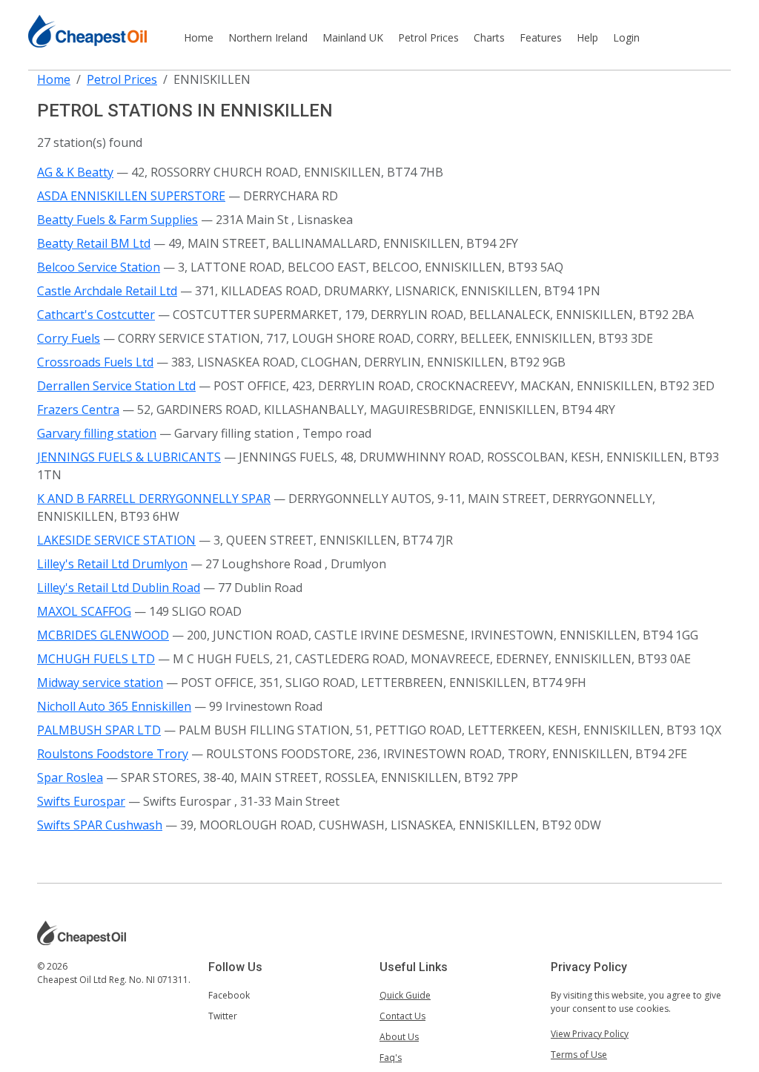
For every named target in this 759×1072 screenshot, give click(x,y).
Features (541, 37)
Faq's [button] (391, 1057)
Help (587, 37)
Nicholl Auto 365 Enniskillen (114, 706)
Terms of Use (579, 1054)
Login (626, 37)
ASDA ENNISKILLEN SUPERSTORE (131, 196)
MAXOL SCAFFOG (84, 611)
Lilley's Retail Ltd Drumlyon (112, 564)
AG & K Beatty (75, 172)
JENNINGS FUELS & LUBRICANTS (129, 457)
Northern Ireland (268, 37)
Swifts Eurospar (81, 801)
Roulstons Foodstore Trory (112, 754)
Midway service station (100, 682)
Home (198, 37)
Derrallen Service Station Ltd (116, 386)
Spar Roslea (70, 777)
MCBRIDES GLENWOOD (103, 635)
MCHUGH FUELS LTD (96, 659)
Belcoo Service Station (98, 267)
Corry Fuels (68, 338)
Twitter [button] (222, 1016)
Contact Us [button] (402, 1016)
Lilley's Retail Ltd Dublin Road (118, 587)
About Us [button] (399, 1036)
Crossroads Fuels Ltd (95, 362)
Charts (489, 37)
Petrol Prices (428, 37)
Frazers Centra (78, 409)
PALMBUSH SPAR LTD (99, 730)
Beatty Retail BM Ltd (93, 243)
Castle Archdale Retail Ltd (107, 291)
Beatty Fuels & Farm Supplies (117, 219)
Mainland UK (352, 37)
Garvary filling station (96, 433)
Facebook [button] (229, 995)
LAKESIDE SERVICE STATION (116, 540)
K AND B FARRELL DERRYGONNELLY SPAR (154, 498)
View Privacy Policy (590, 1033)
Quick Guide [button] (405, 995)
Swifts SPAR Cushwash (99, 825)
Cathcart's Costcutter (96, 314)
